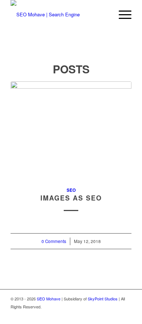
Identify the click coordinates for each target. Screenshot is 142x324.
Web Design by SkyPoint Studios (102, 314)
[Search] (104, 14)
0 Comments (54, 241)
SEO (71, 190)
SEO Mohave (48, 298)
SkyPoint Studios (103, 298)
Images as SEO (71, 198)
